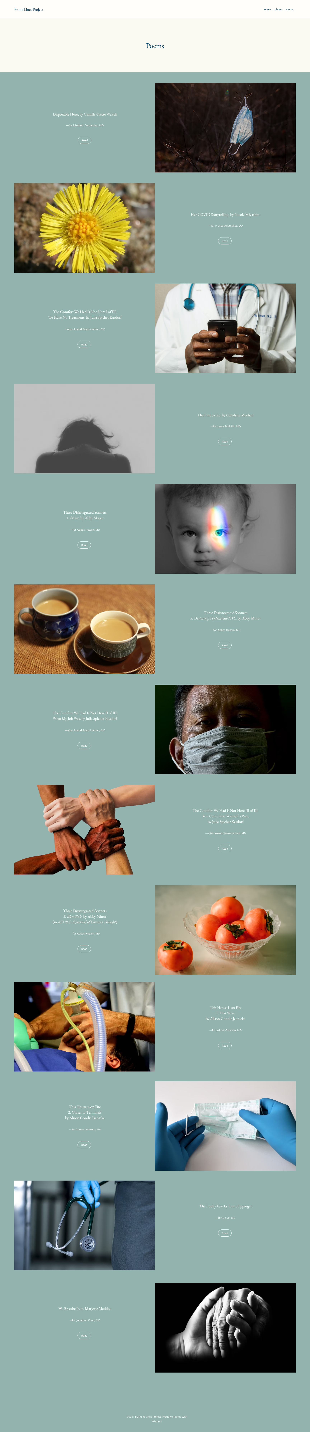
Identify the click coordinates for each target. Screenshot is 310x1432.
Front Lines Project (28, 9)
